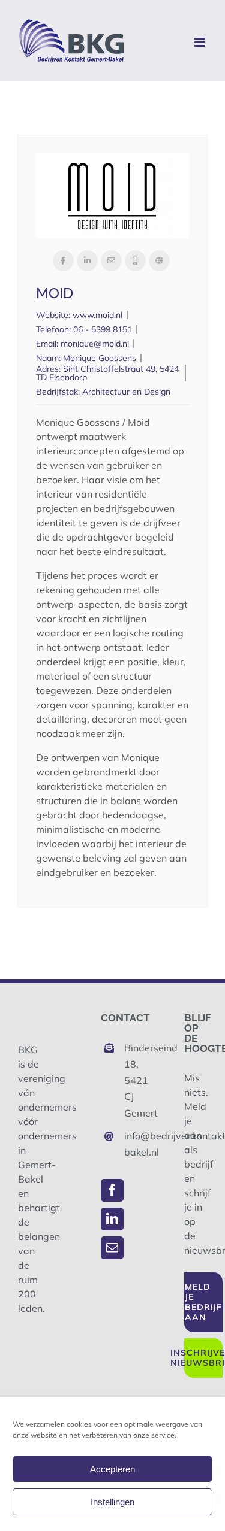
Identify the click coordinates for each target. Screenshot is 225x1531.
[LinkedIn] (112, 1219)
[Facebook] (112, 1190)
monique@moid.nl (95, 343)
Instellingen (112, 1502)
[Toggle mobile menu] (200, 42)
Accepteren (112, 1469)
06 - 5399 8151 (102, 329)
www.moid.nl (97, 315)
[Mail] (112, 1247)
